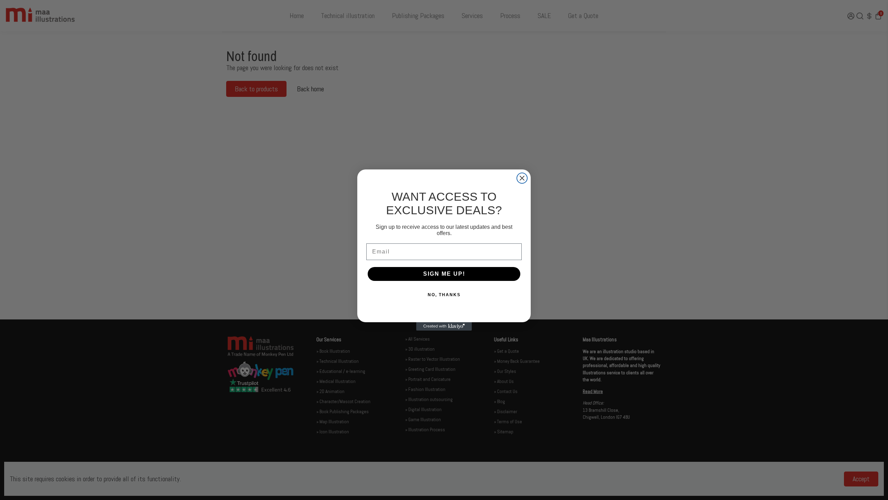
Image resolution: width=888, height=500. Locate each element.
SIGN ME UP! (444, 274)
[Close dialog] (522, 178)
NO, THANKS (444, 294)
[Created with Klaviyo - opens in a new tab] (444, 326)
